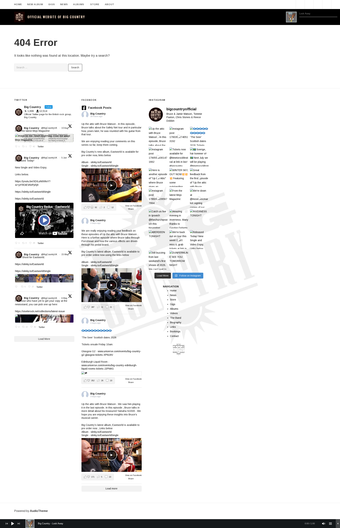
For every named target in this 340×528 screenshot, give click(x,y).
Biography (175, 322)
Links (173, 326)
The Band (175, 317)
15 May (65, 254)
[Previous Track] (301, 21)
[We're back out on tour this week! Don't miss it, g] (178, 239)
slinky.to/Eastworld (101, 162)
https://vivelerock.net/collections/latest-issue (40, 311)
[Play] (291, 17)
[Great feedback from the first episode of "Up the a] (199, 177)
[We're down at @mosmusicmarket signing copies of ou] (199, 198)
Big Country (31, 128)
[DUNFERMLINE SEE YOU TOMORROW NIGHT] (178, 260)
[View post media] (111, 185)
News (64, 4)
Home (18, 4)
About (111, 4)
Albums (80, 4)
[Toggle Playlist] (335, 21)
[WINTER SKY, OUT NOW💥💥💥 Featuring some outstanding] (178, 177)
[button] (98, 207)
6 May (64, 298)
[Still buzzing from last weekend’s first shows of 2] (158, 260)
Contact (174, 336)
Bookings (175, 331)
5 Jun (64, 158)
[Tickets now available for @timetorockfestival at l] (178, 156)
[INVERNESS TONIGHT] (199, 218)
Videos (174, 313)
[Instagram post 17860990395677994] (158, 198)
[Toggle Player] (338, 523)
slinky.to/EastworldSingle (104, 165)
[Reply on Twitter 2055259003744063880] (17, 287)
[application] (311, 17)
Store (95, 4)
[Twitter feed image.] (44, 138)
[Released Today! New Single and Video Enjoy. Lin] (199, 239)
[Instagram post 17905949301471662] (158, 156)
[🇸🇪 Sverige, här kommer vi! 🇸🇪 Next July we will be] (199, 156)
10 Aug (65, 128)
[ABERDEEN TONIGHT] (158, 239)
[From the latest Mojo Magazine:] (178, 198)
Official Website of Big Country (56, 17)
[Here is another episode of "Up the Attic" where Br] (158, 177)
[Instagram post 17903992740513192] (178, 136)
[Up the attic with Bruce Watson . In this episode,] (158, 136)
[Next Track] (306, 21)
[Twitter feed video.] (44, 220)
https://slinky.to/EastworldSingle (33, 191)
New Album (35, 4)
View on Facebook (133, 206)
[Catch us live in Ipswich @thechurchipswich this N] (158, 218)
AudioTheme (39, 510)
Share (131, 209)
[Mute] (324, 523)
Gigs (51, 4)
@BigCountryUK (49, 128)
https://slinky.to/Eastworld (29, 198)
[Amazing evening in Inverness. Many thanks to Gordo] (178, 218)
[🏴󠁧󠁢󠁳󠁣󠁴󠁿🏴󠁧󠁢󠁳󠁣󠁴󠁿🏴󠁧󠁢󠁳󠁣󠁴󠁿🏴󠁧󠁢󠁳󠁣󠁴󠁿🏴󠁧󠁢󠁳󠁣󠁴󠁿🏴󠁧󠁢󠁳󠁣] (199, 136)
